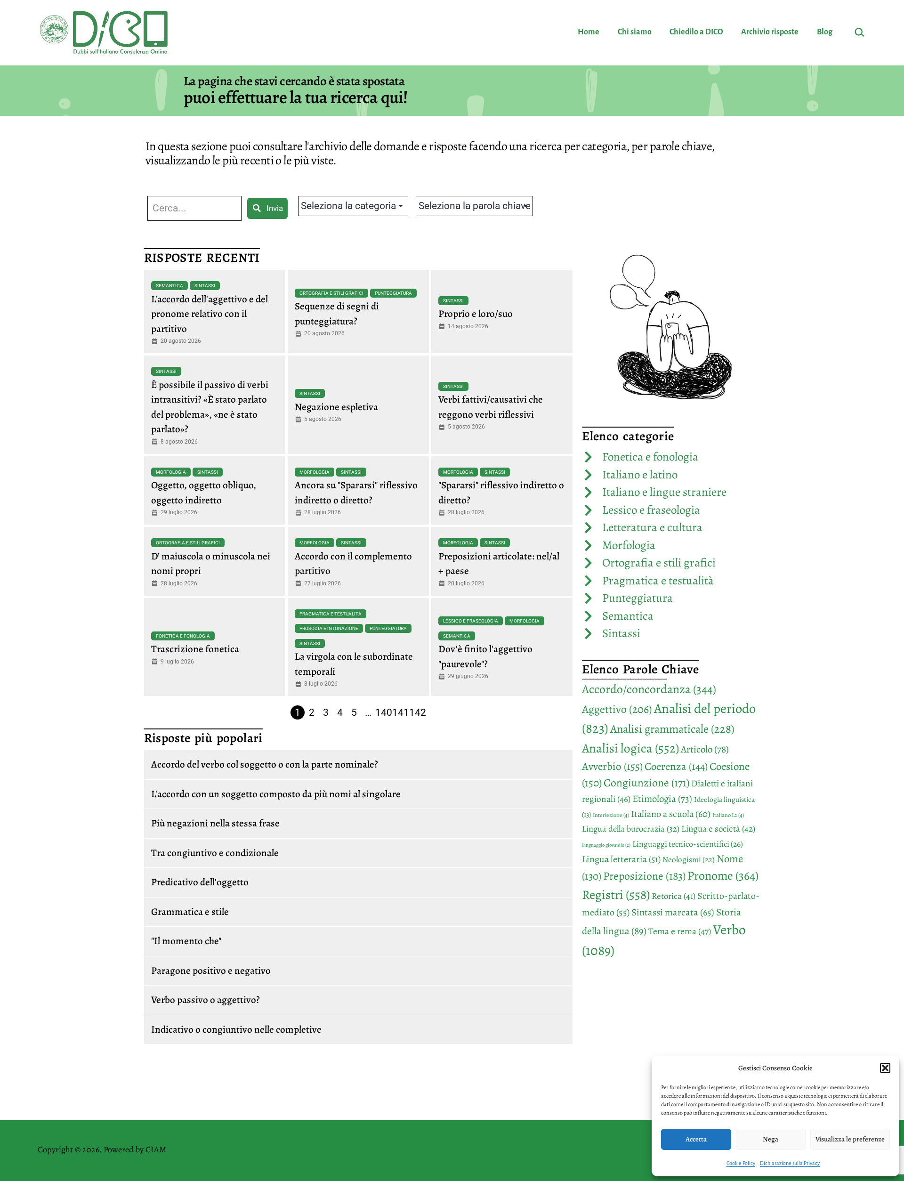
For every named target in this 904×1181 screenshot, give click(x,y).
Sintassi (204, 285)
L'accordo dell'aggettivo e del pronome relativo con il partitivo (209, 313)
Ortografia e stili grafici (331, 293)
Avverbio (612, 766)
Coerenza (676, 766)
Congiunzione (646, 782)
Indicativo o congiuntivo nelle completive (236, 1029)
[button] (885, 1068)
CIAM (155, 1149)
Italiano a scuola (670, 813)
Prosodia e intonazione (328, 628)
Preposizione (644, 875)
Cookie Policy (740, 1163)
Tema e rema (679, 931)
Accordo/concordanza (649, 689)
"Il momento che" (186, 940)
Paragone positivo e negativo (211, 970)
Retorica (673, 896)
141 (400, 712)
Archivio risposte (770, 32)
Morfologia (171, 472)
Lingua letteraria (621, 859)
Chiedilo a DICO (696, 32)
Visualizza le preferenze (850, 1139)
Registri (616, 894)
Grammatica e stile (190, 911)
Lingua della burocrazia (630, 828)
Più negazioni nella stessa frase (215, 823)
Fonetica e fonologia (183, 636)
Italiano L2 (728, 815)
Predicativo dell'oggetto (200, 882)
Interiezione (611, 815)
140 (383, 712)
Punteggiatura (393, 293)
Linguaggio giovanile (606, 845)
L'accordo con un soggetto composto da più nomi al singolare (276, 794)
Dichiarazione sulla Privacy (790, 1163)
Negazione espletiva (336, 406)
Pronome (723, 875)
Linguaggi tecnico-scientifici (687, 843)
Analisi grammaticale (672, 728)
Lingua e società (718, 829)
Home (588, 32)
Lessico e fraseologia (470, 620)
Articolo (705, 749)
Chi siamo (635, 32)
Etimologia (662, 798)
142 (417, 712)
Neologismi (688, 859)
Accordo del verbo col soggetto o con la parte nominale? (264, 764)
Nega (770, 1139)
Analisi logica (630, 748)
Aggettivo (617, 709)
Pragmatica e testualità (330, 613)
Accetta (696, 1139)
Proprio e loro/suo (475, 313)
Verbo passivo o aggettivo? (205, 999)
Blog (824, 32)
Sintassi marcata (672, 912)
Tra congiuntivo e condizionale (215, 852)
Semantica (169, 285)
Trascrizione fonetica (195, 648)
